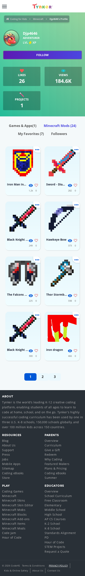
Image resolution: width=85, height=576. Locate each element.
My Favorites (31, 133)
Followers (59, 133)
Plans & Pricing (56, 468)
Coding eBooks (13, 473)
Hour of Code (11, 537)
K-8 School (52, 528)
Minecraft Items (14, 524)
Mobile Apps (11, 464)
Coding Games (12, 491)
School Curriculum (58, 496)
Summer (51, 478)
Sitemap (8, 468)
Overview (51, 441)
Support (8, 450)
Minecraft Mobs (13, 510)
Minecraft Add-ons (16, 519)
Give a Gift (52, 450)
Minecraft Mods (60, 125)
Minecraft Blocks (14, 514)
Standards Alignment (60, 533)
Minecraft (38, 18)
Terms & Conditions (33, 565)
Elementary (53, 505)
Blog (5, 441)
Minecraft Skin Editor (17, 505)
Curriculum (53, 445)
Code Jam (9, 533)
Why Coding (53, 459)
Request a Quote (57, 551)
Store (6, 478)
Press (6, 454)
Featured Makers (57, 464)
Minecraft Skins (13, 500)
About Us (8, 445)
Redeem (51, 454)
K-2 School (52, 524)
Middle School (55, 510)
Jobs (5, 459)
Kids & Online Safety (16, 570)
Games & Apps (22, 125)
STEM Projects (55, 547)
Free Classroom (56, 500)
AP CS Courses (55, 519)
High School (53, 514)
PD (46, 537)
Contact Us (53, 570)
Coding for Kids (18, 18)
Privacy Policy (58, 565)
